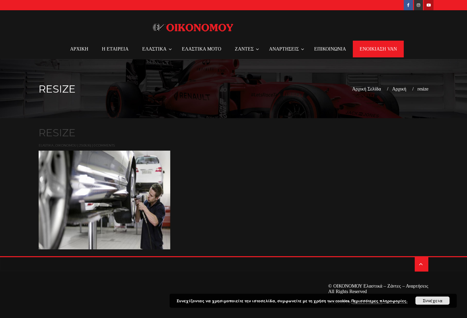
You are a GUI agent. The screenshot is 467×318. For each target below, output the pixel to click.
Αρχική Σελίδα (366, 89)
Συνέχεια (432, 301)
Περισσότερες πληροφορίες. (379, 300)
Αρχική (399, 89)
